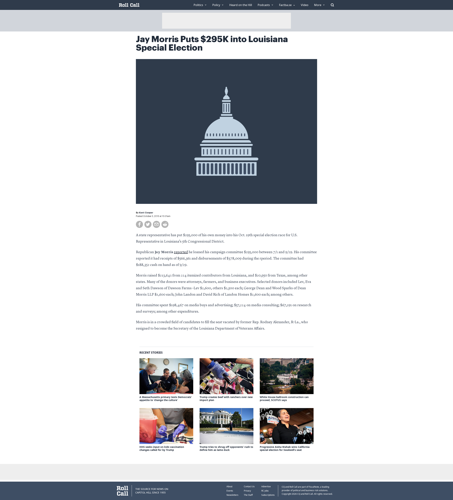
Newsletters (232, 494)
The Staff (248, 494)
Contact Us (249, 486)
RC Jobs (265, 490)
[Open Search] (332, 5)
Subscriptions (268, 494)
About (229, 486)
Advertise (266, 486)
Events (229, 490)
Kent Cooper (146, 213)
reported (181, 252)
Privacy (247, 490)
